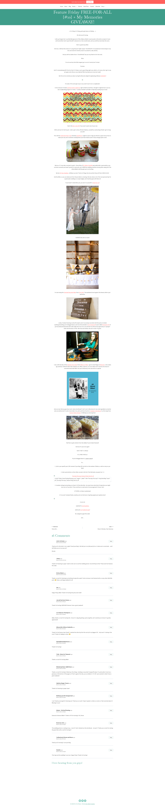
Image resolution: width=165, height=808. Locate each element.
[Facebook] (82, 801)
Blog (70, 6)
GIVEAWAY (103, 76)
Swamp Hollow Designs (75, 413)
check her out (96, 182)
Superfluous (79, 135)
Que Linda (81, 292)
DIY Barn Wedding (64, 173)
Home (61, 6)
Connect (92, 6)
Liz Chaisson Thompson (63, 613)
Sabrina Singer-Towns (62, 683)
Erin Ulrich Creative (90, 804)
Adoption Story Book (72, 365)
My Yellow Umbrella (87, 165)
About (65, 6)
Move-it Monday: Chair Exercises (105, 528)
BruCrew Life (60, 723)
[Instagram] (80, 801)
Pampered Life (105, 324)
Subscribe (97, 6)
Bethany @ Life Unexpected (64, 696)
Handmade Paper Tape (65, 135)
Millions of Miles (84, 365)
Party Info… (55, 528)
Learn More (90, 2)
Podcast (80, 6)
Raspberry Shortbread (95, 411)
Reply (111, 541)
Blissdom (102, 365)
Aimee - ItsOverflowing (63, 710)
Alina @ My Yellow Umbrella (64, 627)
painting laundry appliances (73, 87)
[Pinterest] (85, 801)
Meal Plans (86, 6)
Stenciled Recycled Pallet (70, 292)
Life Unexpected (92, 324)
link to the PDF (76, 126)
